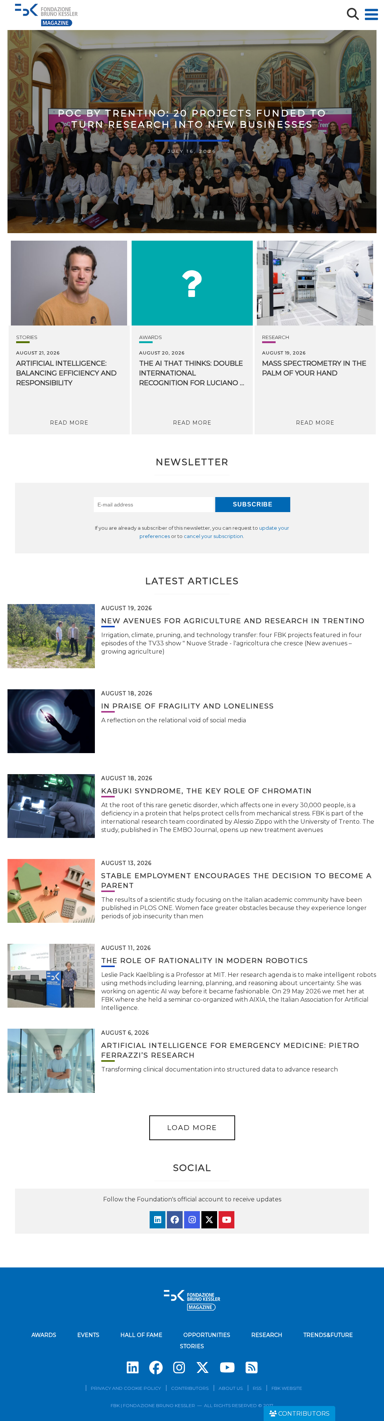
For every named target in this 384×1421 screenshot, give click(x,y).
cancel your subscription (213, 536)
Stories (27, 337)
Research (275, 337)
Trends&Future (328, 1335)
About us (231, 1388)
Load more (192, 1128)
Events (88, 1335)
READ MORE (69, 422)
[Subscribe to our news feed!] (252, 1367)
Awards (150, 337)
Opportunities (206, 1335)
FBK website (287, 1388)
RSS (257, 1388)
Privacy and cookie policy (126, 1388)
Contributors (189, 1388)
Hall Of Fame (141, 1335)
